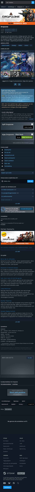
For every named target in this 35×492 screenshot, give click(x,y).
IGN (1, 220)
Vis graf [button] (30, 404)
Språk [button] (23, 401)
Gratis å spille (5, 45)
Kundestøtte (23, 463)
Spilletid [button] (13, 404)
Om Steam (5, 441)
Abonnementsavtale (8, 443)
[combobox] (18, 2)
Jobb (21, 443)
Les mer (20, 100)
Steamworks (6, 446)
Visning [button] (20, 404)
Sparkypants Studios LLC (11, 29)
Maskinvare (22, 446)
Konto (21, 466)
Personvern (6, 458)
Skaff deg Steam (24, 458)
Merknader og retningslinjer (10, 463)
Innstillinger (15, 384)
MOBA (20, 45)
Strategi (14, 45)
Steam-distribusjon (8, 448)
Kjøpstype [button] (16, 401)
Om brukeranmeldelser (6, 384)
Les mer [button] (30, 181)
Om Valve (22, 441)
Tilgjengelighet (6, 460)
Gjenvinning (22, 448)
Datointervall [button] (5, 404)
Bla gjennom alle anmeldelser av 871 (17, 421)
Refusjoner (6, 468)
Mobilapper (7, 487)
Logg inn (4, 81)
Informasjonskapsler (8, 466)
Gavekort (5, 451)
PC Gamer (3, 224)
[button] (3, 7)
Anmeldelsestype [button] (6, 401)
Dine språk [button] (7, 409)
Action (26, 45)
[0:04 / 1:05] (17, 62)
